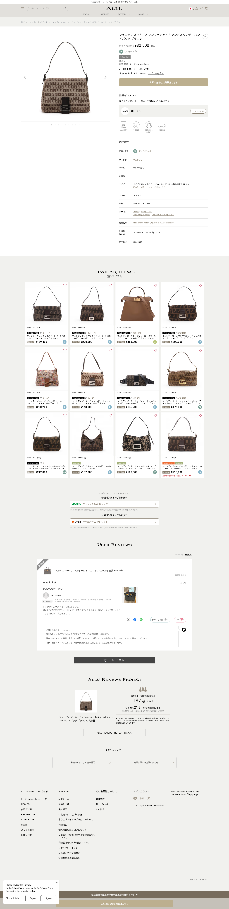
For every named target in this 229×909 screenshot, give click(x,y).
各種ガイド (26, 809)
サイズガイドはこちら (156, 187)
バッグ (136, 211)
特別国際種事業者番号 (69, 857)
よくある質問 (27, 829)
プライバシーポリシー (69, 847)
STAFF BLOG (27, 819)
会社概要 (62, 809)
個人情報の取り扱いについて (72, 829)
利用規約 (62, 824)
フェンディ (32, 22)
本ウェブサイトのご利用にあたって (75, 819)
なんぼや (100, 809)
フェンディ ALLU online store (162, 222)
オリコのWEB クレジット (95, 522)
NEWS (24, 824)
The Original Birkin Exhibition (148, 805)
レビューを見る (156, 73)
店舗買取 (100, 799)
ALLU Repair (102, 804)
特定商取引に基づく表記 (70, 814)
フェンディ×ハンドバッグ (163, 214)
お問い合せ (26, 834)
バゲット (44, 22)
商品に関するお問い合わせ (146, 762)
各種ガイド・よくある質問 (83, 762)
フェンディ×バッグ (141, 214)
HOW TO (85, 14)
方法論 (118, 723)
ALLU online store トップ (34, 799)
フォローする (198, 111)
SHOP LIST (105, 14)
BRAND (141, 14)
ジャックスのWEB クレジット (97, 504)
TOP (23, 22)
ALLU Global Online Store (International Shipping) (185, 793)
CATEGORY (122, 14)
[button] (206, 8)
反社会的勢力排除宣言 (69, 852)
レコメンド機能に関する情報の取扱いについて (76, 836)
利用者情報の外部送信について (73, 842)
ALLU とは (63, 799)
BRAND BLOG (28, 814)
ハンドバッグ (146, 211)
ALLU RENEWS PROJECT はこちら (114, 733)
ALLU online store (140, 222)
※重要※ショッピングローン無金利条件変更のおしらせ (114, 2)
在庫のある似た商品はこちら (163, 82)
